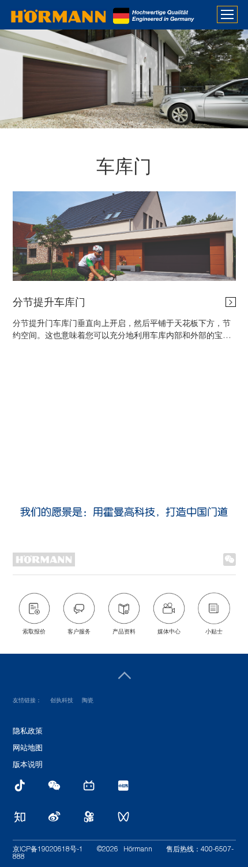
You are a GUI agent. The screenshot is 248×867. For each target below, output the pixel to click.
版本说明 (28, 765)
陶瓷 (87, 701)
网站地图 (28, 749)
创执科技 (61, 701)
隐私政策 (28, 732)
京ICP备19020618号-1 (48, 849)
